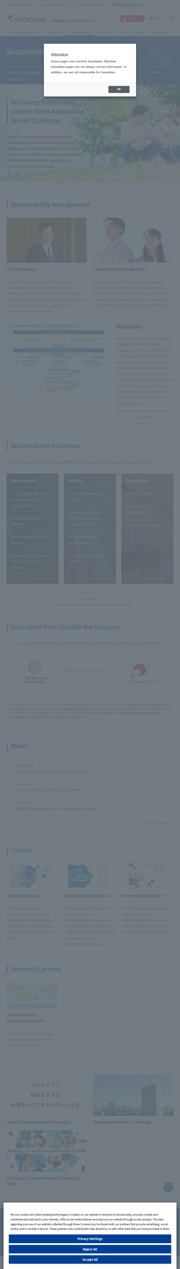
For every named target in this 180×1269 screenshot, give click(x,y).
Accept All (90, 1259)
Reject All (90, 1249)
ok (119, 89)
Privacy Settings (90, 1238)
